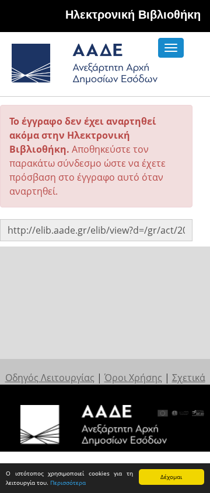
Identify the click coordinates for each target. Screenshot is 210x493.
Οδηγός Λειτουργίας (49, 377)
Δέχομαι (171, 477)
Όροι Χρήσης (133, 377)
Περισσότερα (68, 482)
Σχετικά (188, 377)
